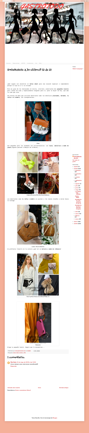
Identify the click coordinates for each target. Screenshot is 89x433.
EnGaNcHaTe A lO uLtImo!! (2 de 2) (78, 201)
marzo (77, 213)
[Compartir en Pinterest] (39, 351)
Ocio (36, 63)
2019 (76, 166)
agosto (77, 183)
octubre (77, 177)
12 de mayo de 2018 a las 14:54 (26, 362)
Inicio (39, 387)
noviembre (78, 173)
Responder (13, 366)
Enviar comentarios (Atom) (23, 390)
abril (76, 211)
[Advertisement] (44, 53)
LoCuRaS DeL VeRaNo (78, 193)
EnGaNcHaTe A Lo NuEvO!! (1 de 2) (78, 207)
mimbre (21, 352)
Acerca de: (8, 63)
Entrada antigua (63, 387)
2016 (76, 223)
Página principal (16, 63)
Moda (40, 63)
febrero (77, 215)
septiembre (78, 180)
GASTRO (23, 63)
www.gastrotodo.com (78, 157)
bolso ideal (16, 352)
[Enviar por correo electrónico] (34, 351)
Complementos (30, 63)
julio (76, 185)
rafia (24, 352)
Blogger (55, 418)
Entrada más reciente (14, 387)
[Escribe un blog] (35, 351)
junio (77, 187)
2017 (76, 221)
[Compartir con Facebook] (38, 351)
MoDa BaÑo (77, 196)
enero (77, 219)
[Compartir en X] (36, 351)
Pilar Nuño (13, 362)
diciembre (78, 170)
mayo (77, 189)
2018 (76, 168)
